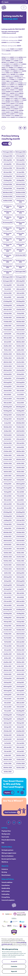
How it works (5, 837)
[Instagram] (14, 822)
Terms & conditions (7, 882)
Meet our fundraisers (7, 856)
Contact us (5, 869)
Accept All (14, 961)
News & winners (6, 875)
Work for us (5, 862)
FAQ (3, 843)
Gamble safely (6, 888)
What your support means (9, 853)
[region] (14, 961)
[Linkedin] (19, 822)
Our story (4, 872)
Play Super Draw (6, 831)
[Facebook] (8, 822)
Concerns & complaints (8, 900)
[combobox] (14, 2)
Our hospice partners (7, 850)
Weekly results (6, 834)
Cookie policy (5, 894)
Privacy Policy (6, 897)
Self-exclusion (6, 891)
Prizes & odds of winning (8, 840)
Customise (14, 966)
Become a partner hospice (9, 859)
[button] (20, 128)
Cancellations (6, 885)
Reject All (14, 971)
